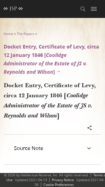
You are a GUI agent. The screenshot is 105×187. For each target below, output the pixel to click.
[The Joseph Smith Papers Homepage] (13, 8)
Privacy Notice (63, 179)
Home (8, 33)
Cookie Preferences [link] (58, 184)
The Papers (25, 33)
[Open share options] (89, 128)
